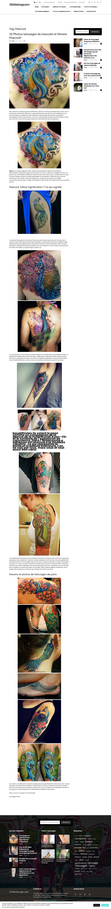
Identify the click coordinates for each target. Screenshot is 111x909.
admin (13, 41)
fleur (88, 848)
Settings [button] (96, 905)
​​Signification (78, 874)
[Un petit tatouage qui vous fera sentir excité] (78, 77)
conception (87, 836)
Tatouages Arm (74, 7)
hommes (94, 847)
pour (81, 860)
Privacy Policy (79, 11)
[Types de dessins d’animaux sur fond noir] (78, 87)
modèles (84, 857)
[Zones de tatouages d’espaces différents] (78, 43)
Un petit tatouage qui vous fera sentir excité (92, 75)
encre (89, 845)
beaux (76, 835)
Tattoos (77, 868)
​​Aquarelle (77, 871)
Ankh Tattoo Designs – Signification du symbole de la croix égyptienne (28, 872)
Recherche (95, 31)
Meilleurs (78, 857)
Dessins (78, 844)
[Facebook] (92, 2)
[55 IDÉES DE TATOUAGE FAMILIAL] (13, 862)
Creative (89, 839)
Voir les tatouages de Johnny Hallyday (92, 64)
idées (82, 851)
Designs (88, 841)
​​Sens (91, 871)
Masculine (77, 854)
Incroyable (88, 851)
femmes (78, 848)
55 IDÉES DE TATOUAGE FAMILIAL (28, 860)
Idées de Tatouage (59, 7)
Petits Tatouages (90, 7)
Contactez (60, 2)
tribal (82, 868)
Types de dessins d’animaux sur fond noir (91, 86)
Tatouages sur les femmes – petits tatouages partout (61, 846)
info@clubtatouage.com (49, 900)
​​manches (83, 871)
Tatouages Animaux (42, 11)
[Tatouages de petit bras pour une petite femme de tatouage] (48, 853)
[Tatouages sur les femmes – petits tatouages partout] (63, 839)
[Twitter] (100, 2)
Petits (90, 857)
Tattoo (92, 866)
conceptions (80, 838)
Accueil (11, 26)
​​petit (87, 871)
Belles (80, 836)
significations (81, 863)
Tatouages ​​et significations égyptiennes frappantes (24, 839)
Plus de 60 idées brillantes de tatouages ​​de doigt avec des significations (28, 850)
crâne (94, 839)
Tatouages (45, 7)
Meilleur (84, 854)
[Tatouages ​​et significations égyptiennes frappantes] (13, 839)
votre (86, 868)
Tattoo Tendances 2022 (61, 11)
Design (82, 842)
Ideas (76, 851)
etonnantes (95, 844)
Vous (89, 868)
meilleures (92, 854)
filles (84, 848)
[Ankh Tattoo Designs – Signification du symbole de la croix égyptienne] (13, 872)
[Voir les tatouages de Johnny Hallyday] (78, 66)
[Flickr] (94, 2)
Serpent (87, 860)
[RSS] (97, 2)
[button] (89, 2)
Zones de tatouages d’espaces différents (92, 40)
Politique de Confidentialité (70, 2)
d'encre (77, 842)
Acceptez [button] (105, 905)
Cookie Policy (81, 2)
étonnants (94, 868)
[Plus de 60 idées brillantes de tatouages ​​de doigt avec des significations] (13, 850)
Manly (93, 851)
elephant (84, 844)
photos (96, 857)
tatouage (93, 863)
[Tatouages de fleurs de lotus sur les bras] (63, 853)
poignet (76, 860)
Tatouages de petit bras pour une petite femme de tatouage (47, 861)
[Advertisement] (55, 20)
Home (37, 7)
